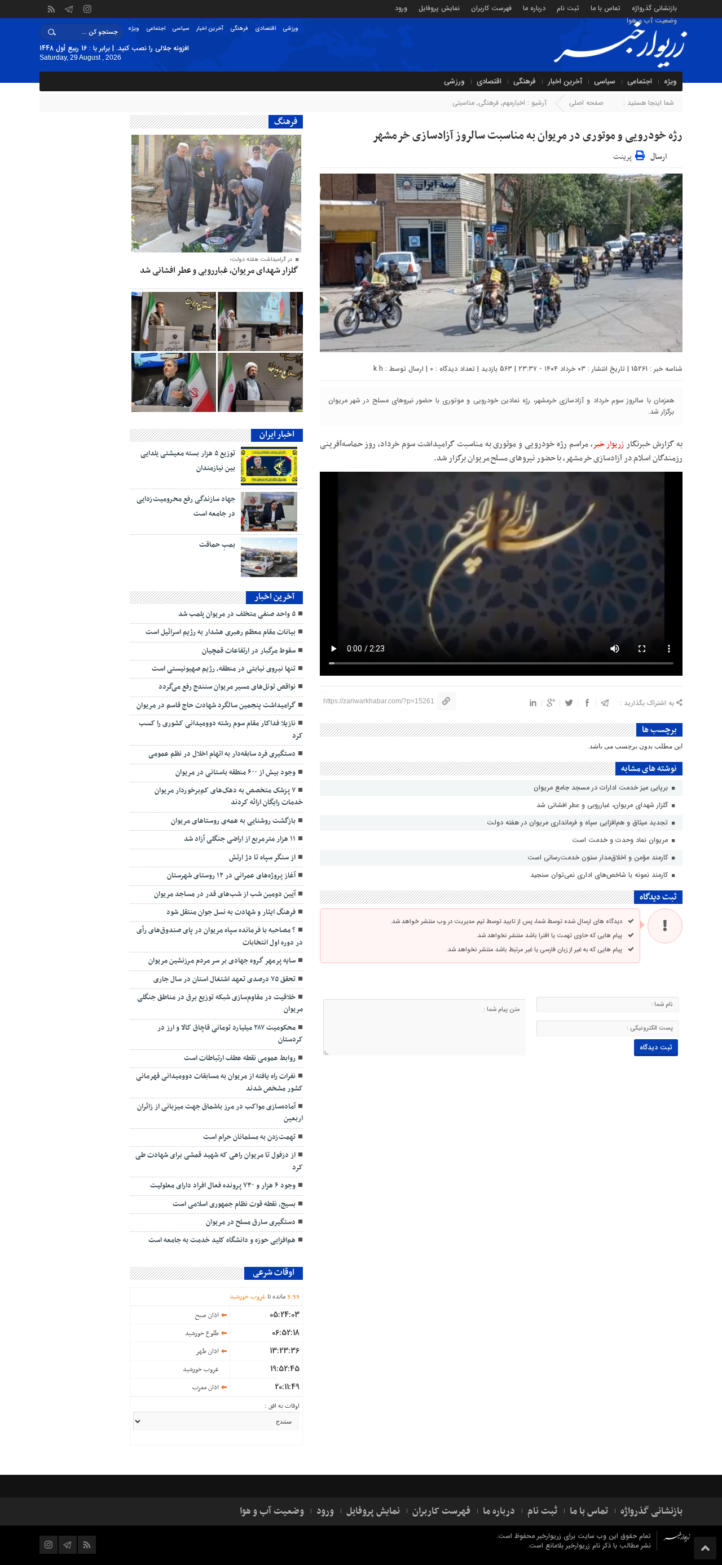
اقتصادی (265, 28)
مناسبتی (463, 102)
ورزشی (290, 28)
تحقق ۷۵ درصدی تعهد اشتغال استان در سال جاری (224, 979)
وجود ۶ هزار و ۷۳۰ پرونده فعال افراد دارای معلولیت (223, 1186)
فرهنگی (239, 28)
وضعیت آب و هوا (652, 20)
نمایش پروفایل (439, 7)
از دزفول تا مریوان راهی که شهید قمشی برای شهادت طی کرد (219, 1161)
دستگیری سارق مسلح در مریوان (251, 1222)
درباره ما (534, 7)
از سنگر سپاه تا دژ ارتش (262, 858)
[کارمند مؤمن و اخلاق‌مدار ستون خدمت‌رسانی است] (260, 321)
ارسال (658, 157)
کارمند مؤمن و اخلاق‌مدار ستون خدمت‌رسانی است (598, 857)
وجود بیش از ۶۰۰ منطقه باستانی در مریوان (235, 772)
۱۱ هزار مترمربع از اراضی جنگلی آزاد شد (240, 839)
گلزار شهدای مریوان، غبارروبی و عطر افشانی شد (603, 805)
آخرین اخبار (209, 28)
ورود (401, 7)
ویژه (133, 28)
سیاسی (181, 28)
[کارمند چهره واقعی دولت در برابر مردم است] (173, 382)
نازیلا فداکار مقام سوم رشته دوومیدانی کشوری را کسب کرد (221, 729)
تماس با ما (605, 7)
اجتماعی (155, 28)
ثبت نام (568, 7)
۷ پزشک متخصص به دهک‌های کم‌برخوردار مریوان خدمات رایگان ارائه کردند (229, 796)
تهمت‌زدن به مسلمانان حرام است (249, 1137)
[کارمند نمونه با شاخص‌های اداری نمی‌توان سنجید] (173, 321)
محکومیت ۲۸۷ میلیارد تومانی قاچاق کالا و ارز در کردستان (230, 1034)
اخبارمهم (514, 102)
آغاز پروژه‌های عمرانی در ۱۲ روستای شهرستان (231, 876)
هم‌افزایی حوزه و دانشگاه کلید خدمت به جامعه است (222, 1240)
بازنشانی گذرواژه (654, 7)
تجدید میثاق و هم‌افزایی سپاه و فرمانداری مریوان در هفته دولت (578, 822)
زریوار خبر (608, 444)
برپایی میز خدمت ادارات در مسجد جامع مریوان (602, 787)
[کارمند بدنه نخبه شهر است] (260, 382)
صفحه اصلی (586, 102)
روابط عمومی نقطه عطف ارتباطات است (240, 1058)
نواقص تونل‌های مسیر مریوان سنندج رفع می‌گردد (227, 687)
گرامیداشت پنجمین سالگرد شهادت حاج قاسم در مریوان (216, 705)
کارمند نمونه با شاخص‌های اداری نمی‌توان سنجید (600, 875)
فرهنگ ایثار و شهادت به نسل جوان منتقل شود (231, 912)
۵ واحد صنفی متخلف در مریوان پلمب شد (237, 614)
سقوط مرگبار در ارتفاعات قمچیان (249, 651)
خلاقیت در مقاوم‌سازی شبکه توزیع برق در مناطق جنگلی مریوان (220, 1003)
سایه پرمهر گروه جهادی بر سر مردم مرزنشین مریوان (221, 961)
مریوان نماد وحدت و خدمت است (621, 840)
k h (378, 368)
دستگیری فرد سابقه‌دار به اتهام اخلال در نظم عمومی (222, 754)
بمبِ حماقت (217, 545)
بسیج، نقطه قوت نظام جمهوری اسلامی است (234, 1204)
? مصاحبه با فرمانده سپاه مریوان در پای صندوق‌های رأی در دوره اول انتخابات (220, 936)
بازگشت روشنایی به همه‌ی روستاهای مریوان (233, 821)
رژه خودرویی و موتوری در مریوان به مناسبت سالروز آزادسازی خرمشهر (527, 135)
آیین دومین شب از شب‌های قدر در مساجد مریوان (225, 894)
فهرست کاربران (491, 7)
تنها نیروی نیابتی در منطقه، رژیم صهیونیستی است (224, 669)
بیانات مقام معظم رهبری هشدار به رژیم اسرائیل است (221, 632)
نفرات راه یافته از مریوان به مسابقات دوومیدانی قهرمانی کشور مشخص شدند (219, 1082)
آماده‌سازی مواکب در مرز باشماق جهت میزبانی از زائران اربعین (220, 1113)
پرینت (624, 155)
